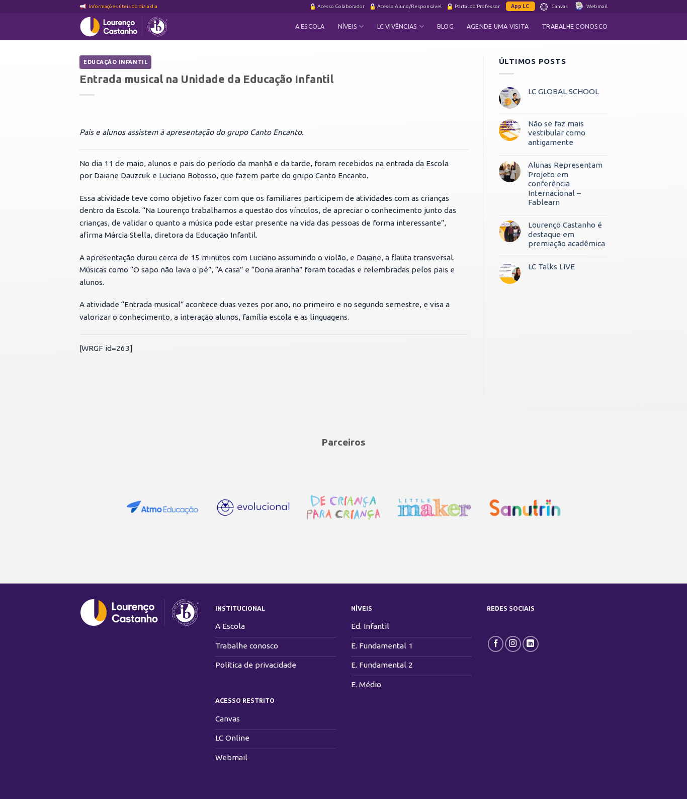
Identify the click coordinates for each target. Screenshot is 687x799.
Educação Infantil (115, 62)
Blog (445, 26)
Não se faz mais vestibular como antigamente (556, 133)
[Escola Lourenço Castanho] (129, 26)
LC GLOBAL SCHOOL (563, 91)
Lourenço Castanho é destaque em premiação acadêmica (566, 234)
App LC (520, 6)
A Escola (310, 26)
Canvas (559, 6)
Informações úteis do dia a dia (123, 6)
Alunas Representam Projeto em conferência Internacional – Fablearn (565, 183)
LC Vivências (397, 26)
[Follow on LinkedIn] (531, 644)
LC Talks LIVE (551, 266)
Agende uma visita (498, 26)
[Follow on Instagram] (513, 644)
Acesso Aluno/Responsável (409, 6)
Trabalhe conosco (575, 26)
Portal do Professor (477, 6)
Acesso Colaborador (341, 6)
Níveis (347, 26)
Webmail (596, 6)
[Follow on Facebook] (496, 644)
